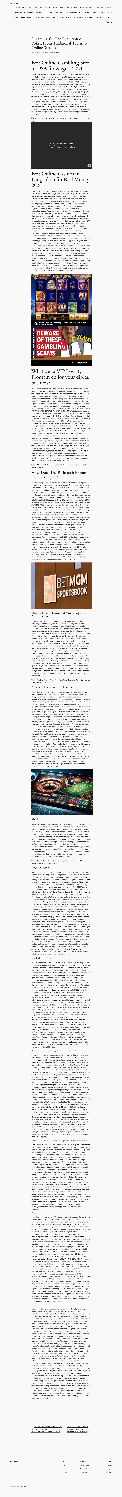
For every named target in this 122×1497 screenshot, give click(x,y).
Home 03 (99, 8)
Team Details (39, 17)
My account (28, 13)
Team (29, 17)
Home (81, 8)
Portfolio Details (62, 13)
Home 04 (108, 8)
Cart (29, 8)
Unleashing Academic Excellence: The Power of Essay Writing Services (84, 17)
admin (46, 52)
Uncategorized (54, 52)
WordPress (22, 1486)
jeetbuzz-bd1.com (54, 451)
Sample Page (84, 13)
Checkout (43, 8)
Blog (24, 8)
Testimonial (50, 17)
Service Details (97, 13)
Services (109, 13)
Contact (69, 8)
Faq (75, 8)
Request (73, 13)
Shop (16, 17)
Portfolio (50, 13)
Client (61, 8)
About (17, 8)
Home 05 (18, 13)
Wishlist (109, 22)
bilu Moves (14, 3)
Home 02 (89, 8)
